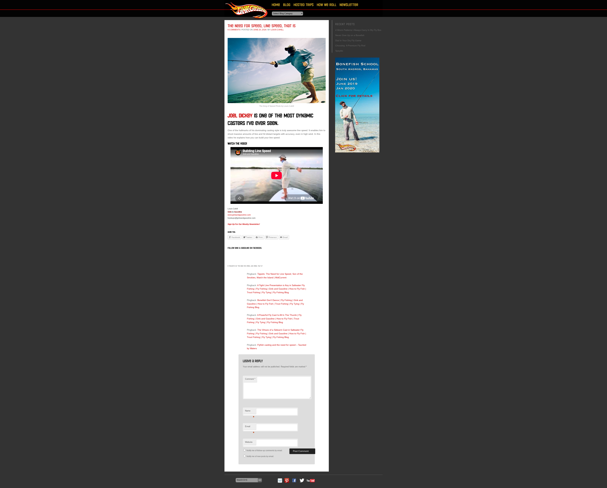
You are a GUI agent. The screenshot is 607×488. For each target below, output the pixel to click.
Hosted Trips (304, 5)
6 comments (234, 30)
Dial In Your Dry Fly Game (348, 40)
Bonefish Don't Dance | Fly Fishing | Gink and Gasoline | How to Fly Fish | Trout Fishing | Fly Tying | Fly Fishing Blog (275, 304)
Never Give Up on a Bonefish (349, 35)
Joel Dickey (240, 115)
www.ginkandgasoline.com (239, 215)
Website (248, 442)
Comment (250, 379)
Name (249, 412)
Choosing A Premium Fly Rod (350, 45)
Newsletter (349, 5)
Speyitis (339, 50)
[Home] (246, 19)
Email (249, 427)
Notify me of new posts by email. (260, 456)
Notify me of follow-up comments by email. (264, 450)
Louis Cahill (277, 30)
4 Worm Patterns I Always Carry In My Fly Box (358, 30)
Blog (286, 5)
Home (276, 5)
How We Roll (326, 5)
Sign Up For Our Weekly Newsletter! (244, 224)
